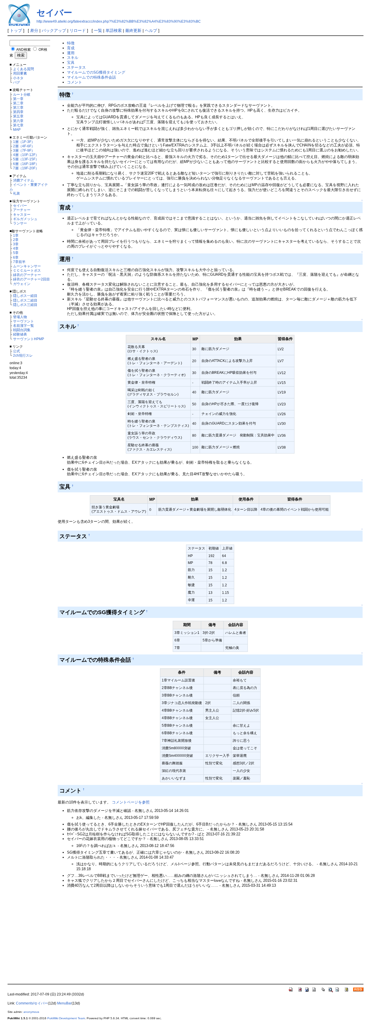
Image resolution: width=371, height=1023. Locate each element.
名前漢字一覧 (23, 325)
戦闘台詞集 (21, 330)
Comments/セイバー (32, 1003)
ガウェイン (21, 284)
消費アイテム (23, 180)
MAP (17, 129)
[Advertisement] (31, 480)
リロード (78, 30)
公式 (16, 351)
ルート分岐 (21, 94)
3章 (16, 244)
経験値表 (20, 334)
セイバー (54, 12)
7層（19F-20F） (26, 168)
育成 (70, 48)
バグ (16, 82)
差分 (34, 30)
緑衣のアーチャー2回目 (31, 279)
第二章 (18, 103)
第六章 (18, 121)
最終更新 (133, 30)
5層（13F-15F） (26, 159)
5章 (16, 253)
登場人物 (20, 317)
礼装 (16, 193)
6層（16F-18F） (26, 164)
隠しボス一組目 (25, 296)
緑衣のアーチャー (27, 275)
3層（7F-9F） (24, 150)
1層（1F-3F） (24, 142)
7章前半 (19, 262)
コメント (74, 82)
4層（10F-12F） (26, 155)
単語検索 (114, 30)
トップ (16, 30)
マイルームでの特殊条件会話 (91, 77)
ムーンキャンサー (27, 266)
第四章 (18, 112)
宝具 (70, 62)
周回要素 (20, 73)
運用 (70, 53)
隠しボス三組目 (25, 304)
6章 (16, 257)
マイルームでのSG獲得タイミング (96, 72)
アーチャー (21, 210)
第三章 (18, 107)
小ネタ (18, 78)
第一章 (18, 99)
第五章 (18, 116)
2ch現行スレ (23, 355)
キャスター (21, 214)
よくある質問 (23, 69)
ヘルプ (151, 30)
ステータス (76, 67)
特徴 (70, 43)
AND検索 (23, 49)
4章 (16, 248)
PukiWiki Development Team (66, 1018)
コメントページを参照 (131, 802)
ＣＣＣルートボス (27, 270)
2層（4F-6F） (24, 146)
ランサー (20, 223)
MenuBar (64, 1003)
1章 (16, 235)
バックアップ (54, 30)
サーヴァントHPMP (28, 339)
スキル (72, 57)
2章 (16, 240)
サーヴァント (23, 321)
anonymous (31, 1011)
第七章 (18, 125)
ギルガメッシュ (25, 219)
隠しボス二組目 (25, 300)
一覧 (98, 30)
